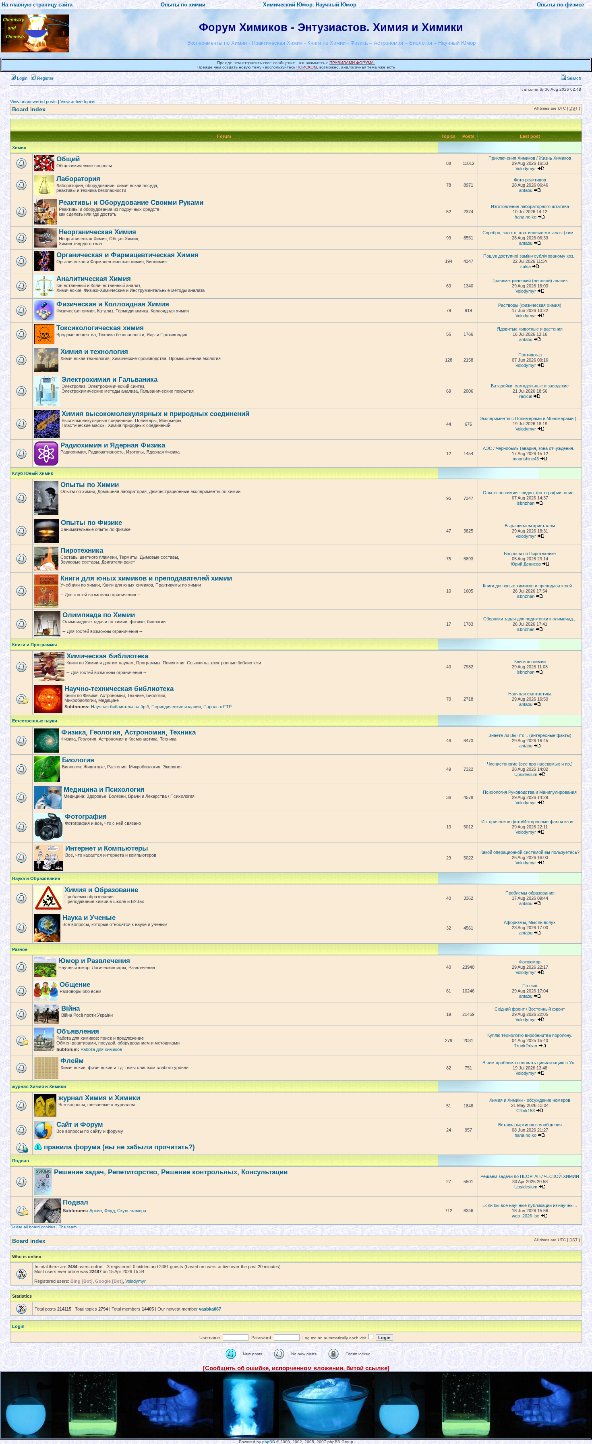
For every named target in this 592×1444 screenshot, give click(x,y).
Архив (95, 1210)
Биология (78, 760)
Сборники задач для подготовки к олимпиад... (529, 618)
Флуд (109, 1210)
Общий (68, 159)
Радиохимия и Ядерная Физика (112, 445)
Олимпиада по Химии (98, 615)
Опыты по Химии (89, 485)
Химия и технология (94, 352)
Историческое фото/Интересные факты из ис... (529, 821)
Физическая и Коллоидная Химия (112, 304)
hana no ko (525, 216)
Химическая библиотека (107, 656)
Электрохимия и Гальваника (109, 379)
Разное (19, 949)
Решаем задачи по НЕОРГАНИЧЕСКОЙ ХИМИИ (529, 1176)
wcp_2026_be (525, 1215)
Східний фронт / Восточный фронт (530, 1009)
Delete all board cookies (32, 1227)
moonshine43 (526, 458)
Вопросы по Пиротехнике (530, 553)
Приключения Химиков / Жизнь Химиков (530, 158)
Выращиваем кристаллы (530, 525)
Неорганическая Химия (97, 232)
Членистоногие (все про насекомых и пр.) (530, 764)
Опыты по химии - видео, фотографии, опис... (530, 492)
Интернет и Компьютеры (106, 848)
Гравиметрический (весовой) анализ (530, 280)
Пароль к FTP (217, 706)
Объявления (77, 1031)
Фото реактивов (530, 179)
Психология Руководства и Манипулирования (530, 792)
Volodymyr (525, 168)
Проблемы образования (530, 893)
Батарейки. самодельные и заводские (530, 385)
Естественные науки (34, 720)
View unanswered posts (33, 101)
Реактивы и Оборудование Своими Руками (131, 202)
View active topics (77, 101)
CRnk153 (525, 1110)
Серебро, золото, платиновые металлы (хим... (529, 232)
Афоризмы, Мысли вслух (530, 922)
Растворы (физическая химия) (529, 305)
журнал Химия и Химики (39, 1086)
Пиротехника (81, 550)
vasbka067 (210, 1309)
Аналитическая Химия (93, 279)
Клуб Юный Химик (32, 473)
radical (525, 396)
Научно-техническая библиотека (119, 689)
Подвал (20, 1160)
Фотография (86, 816)
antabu (525, 190)
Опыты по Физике (91, 522)
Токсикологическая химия (100, 328)
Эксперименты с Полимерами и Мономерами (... (530, 418)
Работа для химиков (101, 1049)
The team (68, 1227)
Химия (19, 147)
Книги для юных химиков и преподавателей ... (530, 585)
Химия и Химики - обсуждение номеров (529, 1100)
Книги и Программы (34, 644)
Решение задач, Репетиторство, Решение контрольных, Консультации (171, 1172)
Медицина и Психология (104, 789)
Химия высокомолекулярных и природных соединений (155, 414)
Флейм (72, 1061)
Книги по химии (530, 661)
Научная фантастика (529, 693)
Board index (29, 109)
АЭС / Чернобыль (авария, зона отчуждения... (530, 448)
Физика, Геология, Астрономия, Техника (128, 732)
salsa (525, 266)
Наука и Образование (36, 878)
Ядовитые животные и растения (530, 329)
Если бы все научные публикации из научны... (529, 1205)
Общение (75, 984)
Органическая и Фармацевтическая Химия (127, 255)
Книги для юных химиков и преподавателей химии (146, 578)
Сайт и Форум (79, 1124)
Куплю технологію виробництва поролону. (529, 1035)
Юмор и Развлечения (94, 961)
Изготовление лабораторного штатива (530, 206)
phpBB (268, 1442)
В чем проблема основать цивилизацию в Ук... (530, 1062)
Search (573, 78)
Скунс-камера (131, 1210)
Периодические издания (176, 706)
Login (21, 78)
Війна (70, 1008)
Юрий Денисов (526, 564)
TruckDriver (526, 1045)
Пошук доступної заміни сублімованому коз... (530, 256)
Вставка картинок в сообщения (530, 1124)
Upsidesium (525, 774)
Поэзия (529, 985)
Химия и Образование (101, 890)
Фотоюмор (529, 961)
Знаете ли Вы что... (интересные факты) (530, 735)
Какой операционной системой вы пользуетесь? (530, 852)
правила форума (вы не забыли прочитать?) (119, 1147)
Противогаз (530, 354)
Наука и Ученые (89, 918)
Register (45, 78)
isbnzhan (525, 503)
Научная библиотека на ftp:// (120, 706)
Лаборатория (78, 179)
